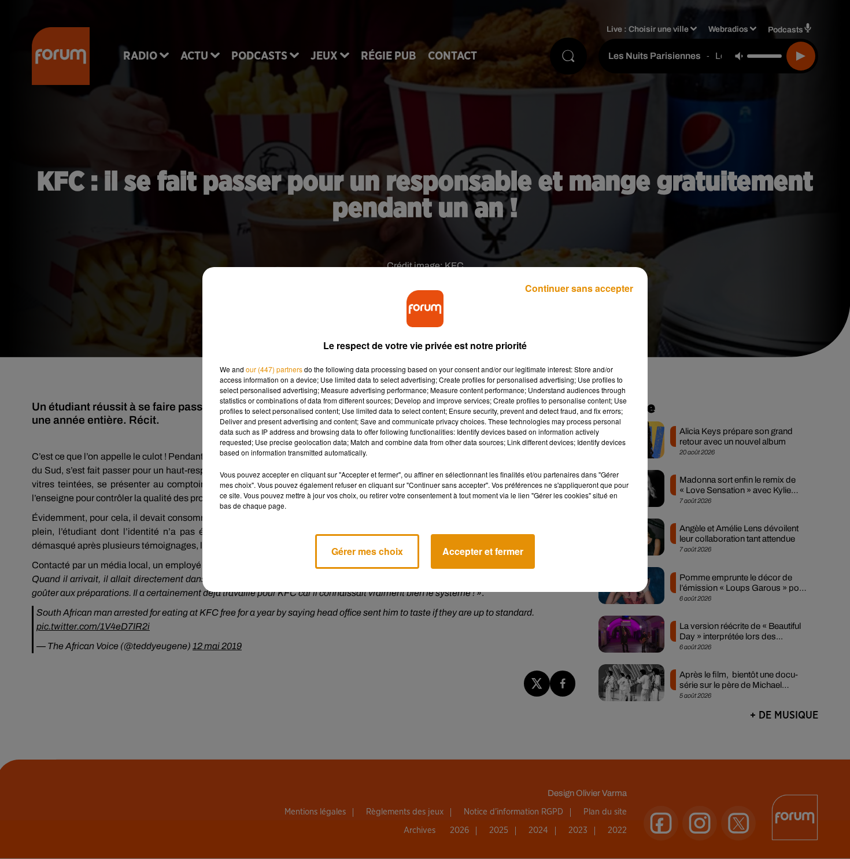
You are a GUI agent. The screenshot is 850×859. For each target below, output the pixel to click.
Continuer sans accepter (579, 288)
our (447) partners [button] (274, 369)
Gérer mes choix (367, 551)
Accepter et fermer (482, 551)
